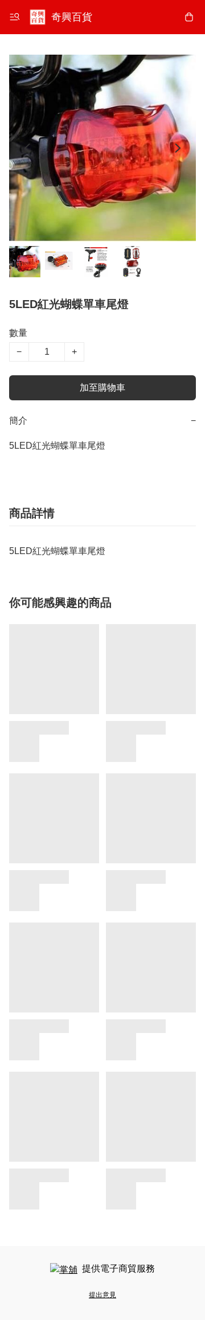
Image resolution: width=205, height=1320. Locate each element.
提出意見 (102, 1295)
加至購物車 (102, 387)
